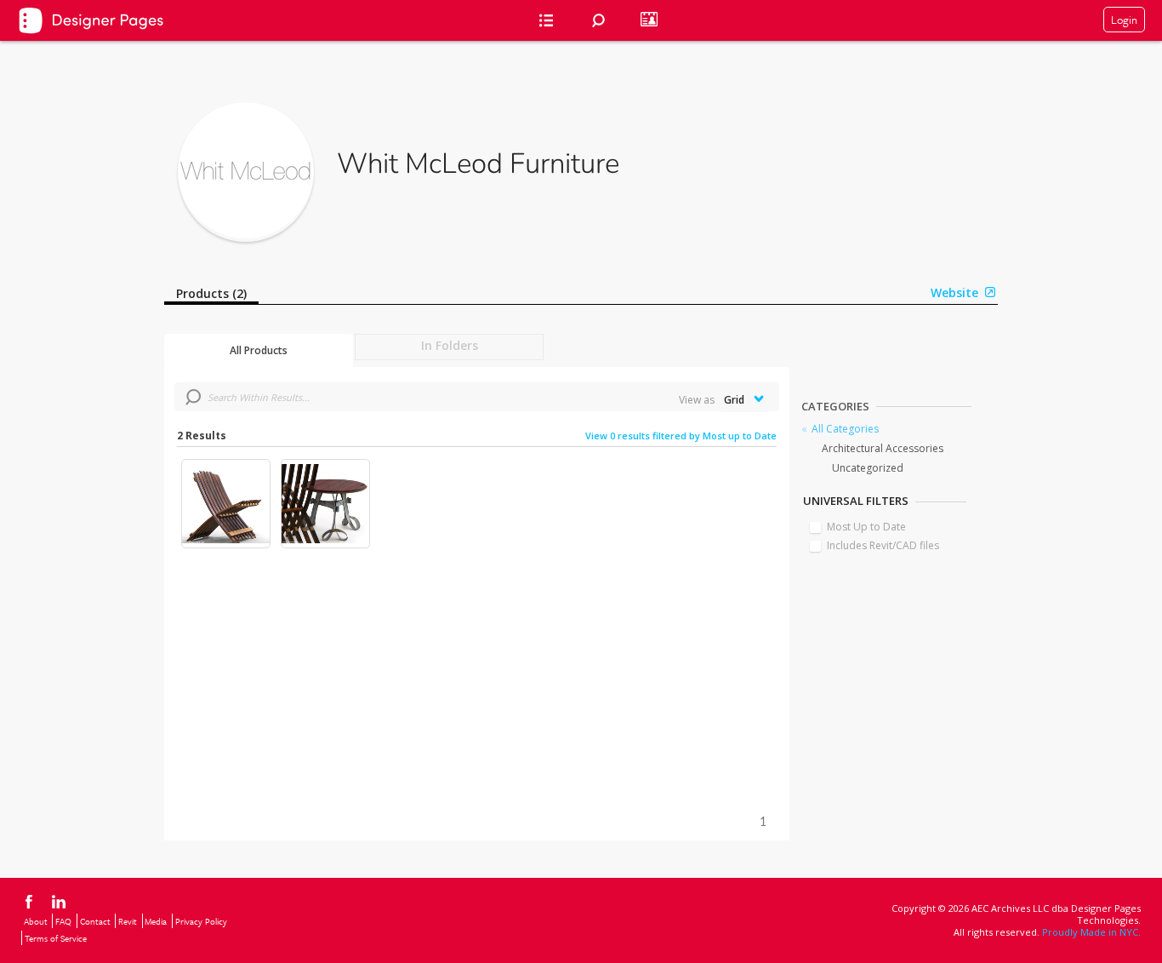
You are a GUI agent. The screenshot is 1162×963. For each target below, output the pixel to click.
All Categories (845, 428)
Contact (95, 921)
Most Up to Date (866, 526)
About (36, 921)
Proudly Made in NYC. (1091, 932)
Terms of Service (56, 938)
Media (156, 921)
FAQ (63, 921)
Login (1124, 19)
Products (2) (211, 293)
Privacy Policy (201, 921)
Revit (127, 921)
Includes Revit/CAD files (883, 545)
